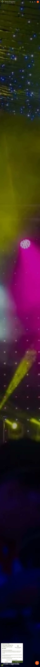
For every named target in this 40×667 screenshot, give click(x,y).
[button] (30, 2)
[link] (37, 663)
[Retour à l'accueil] (8, 1)
